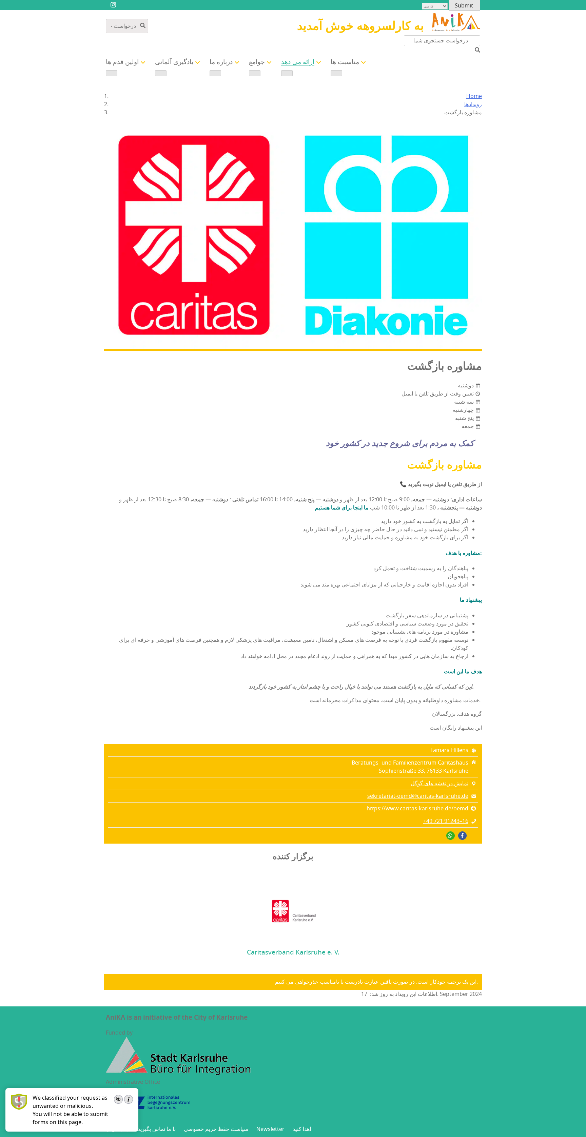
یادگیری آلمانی (174, 62)
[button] (462, 835)
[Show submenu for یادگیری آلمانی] (161, 73)
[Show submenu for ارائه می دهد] (287, 73)
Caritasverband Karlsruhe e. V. (293, 952)
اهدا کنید (302, 1129)
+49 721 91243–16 (445, 821)
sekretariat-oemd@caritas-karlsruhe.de (417, 796)
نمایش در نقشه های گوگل (439, 783)
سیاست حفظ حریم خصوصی (216, 1129)
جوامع (257, 62)
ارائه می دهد (297, 62)
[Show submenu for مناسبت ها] (336, 73)
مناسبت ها (345, 62)
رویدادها (473, 104)
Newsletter (270, 1129)
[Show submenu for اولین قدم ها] (111, 73)
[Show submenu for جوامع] (254, 73)
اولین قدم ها (122, 62)
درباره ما (221, 62)
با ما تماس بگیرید (157, 1129)
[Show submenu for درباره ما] (215, 73)
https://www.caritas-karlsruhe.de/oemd (417, 809)
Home (474, 96)
